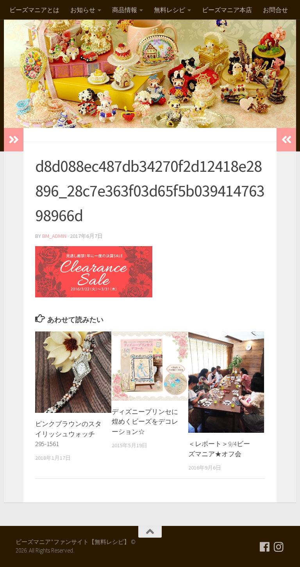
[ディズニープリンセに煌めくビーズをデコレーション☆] (150, 366)
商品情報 (124, 10)
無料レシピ (169, 10)
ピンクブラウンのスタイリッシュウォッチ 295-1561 (68, 433)
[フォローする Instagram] (278, 547)
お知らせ (82, 10)
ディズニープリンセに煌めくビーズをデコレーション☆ (145, 421)
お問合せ (275, 10)
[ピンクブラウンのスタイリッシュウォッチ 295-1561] (73, 372)
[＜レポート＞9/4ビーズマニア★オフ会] (226, 382)
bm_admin (54, 235)
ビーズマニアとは (34, 10)
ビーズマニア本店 (227, 10)
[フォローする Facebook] (264, 547)
